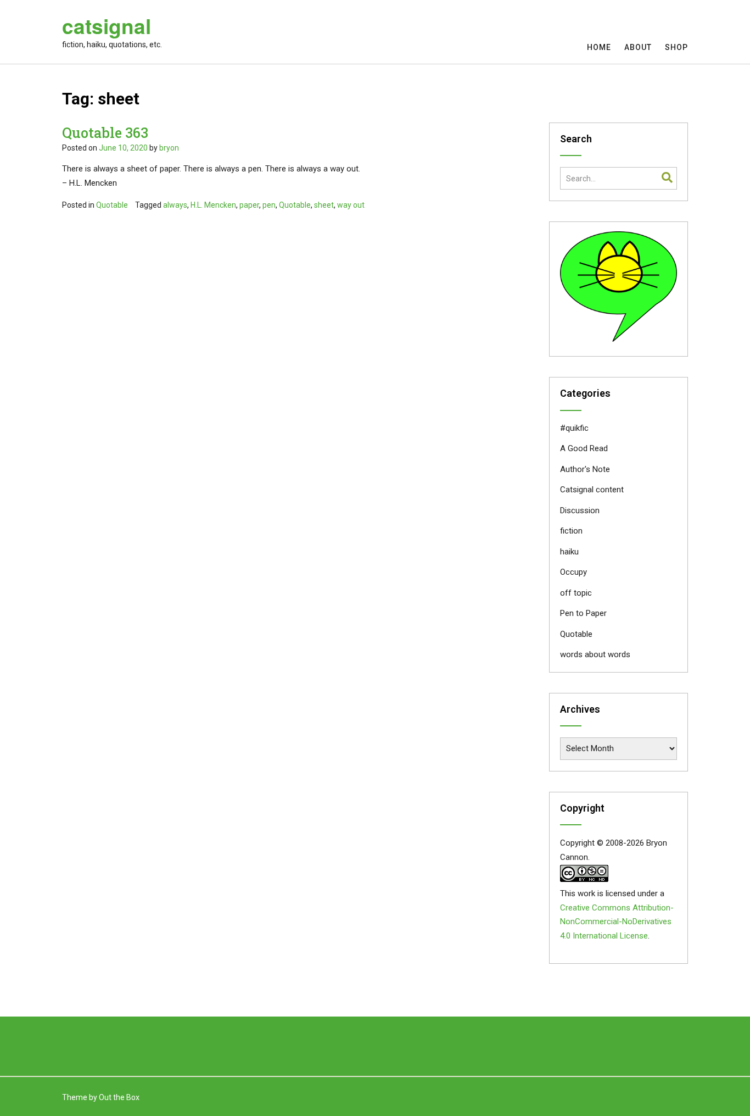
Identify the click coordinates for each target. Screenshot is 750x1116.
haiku (569, 552)
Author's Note (585, 469)
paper (249, 205)
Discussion (580, 510)
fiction (571, 531)
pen (269, 205)
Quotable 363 (105, 133)
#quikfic (574, 428)
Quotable (112, 205)
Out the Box (119, 1097)
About (638, 47)
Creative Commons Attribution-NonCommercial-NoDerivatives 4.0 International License (617, 922)
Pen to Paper (583, 613)
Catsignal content (592, 490)
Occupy (573, 572)
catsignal (106, 26)
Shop (676, 47)
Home (599, 47)
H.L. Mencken (213, 205)
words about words (595, 654)
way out (351, 205)
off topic (576, 593)
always (175, 205)
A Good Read (584, 448)
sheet (324, 205)
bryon (169, 147)
